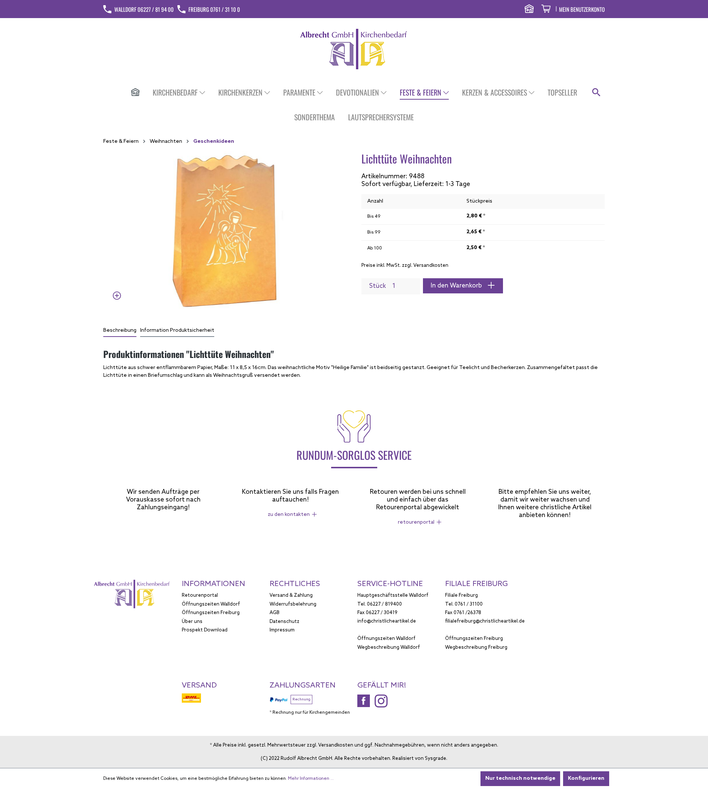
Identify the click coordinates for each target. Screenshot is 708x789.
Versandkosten (335, 745)
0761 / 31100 (469, 604)
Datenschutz (284, 621)
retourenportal (416, 522)
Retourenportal (200, 595)
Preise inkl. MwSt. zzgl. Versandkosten (404, 265)
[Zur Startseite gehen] (354, 49)
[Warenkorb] (545, 10)
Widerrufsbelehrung (293, 604)
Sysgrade (435, 758)
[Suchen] (596, 92)
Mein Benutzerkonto (582, 9)
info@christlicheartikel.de (386, 621)
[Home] (135, 93)
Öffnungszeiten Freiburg (211, 613)
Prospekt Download (205, 630)
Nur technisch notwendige (520, 778)
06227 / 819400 (384, 604)
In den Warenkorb (457, 286)
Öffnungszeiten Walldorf (211, 604)
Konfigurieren (586, 778)
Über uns (192, 621)
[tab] (119, 331)
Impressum (282, 630)
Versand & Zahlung (291, 595)
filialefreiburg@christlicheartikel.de (485, 621)
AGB (275, 613)
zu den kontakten (289, 514)
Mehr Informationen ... (311, 778)
